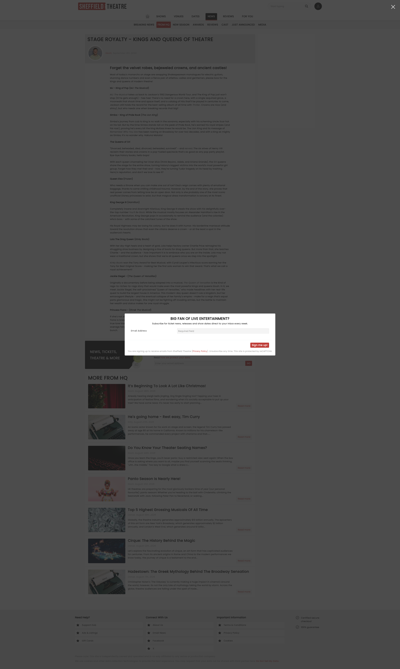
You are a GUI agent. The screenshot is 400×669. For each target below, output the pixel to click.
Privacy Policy (200, 351)
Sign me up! (260, 345)
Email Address (139, 330)
